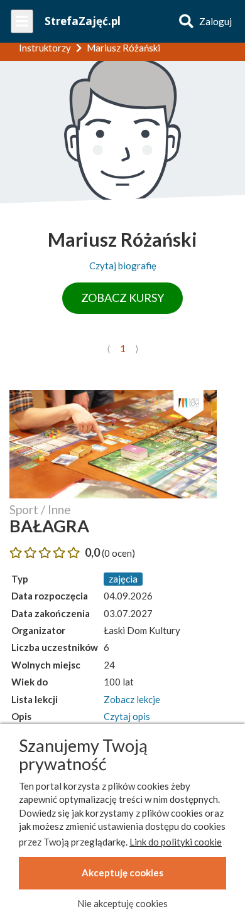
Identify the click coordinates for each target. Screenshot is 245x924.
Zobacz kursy (122, 297)
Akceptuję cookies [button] (122, 872)
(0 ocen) (118, 553)
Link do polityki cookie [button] (175, 841)
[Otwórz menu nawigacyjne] (22, 21)
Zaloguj (215, 21)
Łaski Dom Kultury (142, 630)
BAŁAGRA (49, 525)
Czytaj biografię (122, 265)
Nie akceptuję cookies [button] (122, 903)
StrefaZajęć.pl (83, 21)
